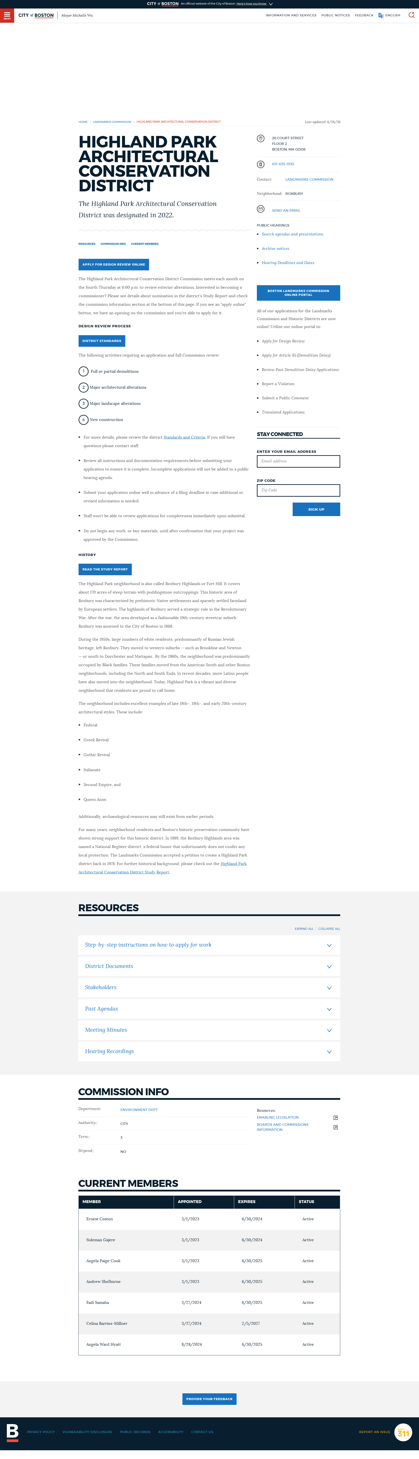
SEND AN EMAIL (286, 210)
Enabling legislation (278, 1117)
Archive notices (275, 249)
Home (83, 122)
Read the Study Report (105, 569)
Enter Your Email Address (286, 451)
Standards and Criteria (184, 437)
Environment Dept (139, 1110)
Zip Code (266, 480)
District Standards (101, 341)
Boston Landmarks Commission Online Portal (298, 293)
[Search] (410, 16)
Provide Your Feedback (209, 1399)
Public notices (335, 15)
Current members (145, 244)
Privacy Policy (41, 1432)
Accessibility (171, 1432)
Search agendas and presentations (292, 234)
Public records (135, 1432)
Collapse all (329, 928)
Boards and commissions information (283, 1127)
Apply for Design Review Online (113, 264)
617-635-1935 (283, 164)
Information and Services (291, 15)
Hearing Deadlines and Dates (288, 263)
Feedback (364, 15)
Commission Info (113, 244)
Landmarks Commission (112, 122)
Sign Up (316, 509)
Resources (87, 244)
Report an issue (374, 1432)
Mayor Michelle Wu (77, 15)
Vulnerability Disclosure (87, 1432)
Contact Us (202, 1432)
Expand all (304, 928)
